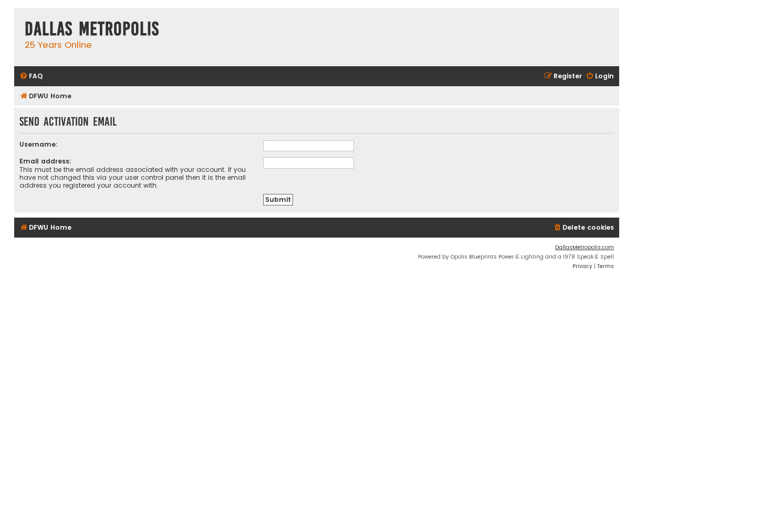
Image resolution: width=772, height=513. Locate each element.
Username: (38, 144)
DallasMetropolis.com (584, 247)
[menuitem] (31, 76)
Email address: (45, 161)
